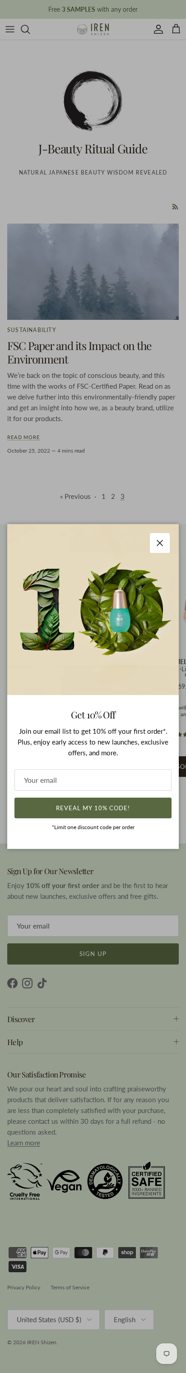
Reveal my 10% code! (93, 808)
